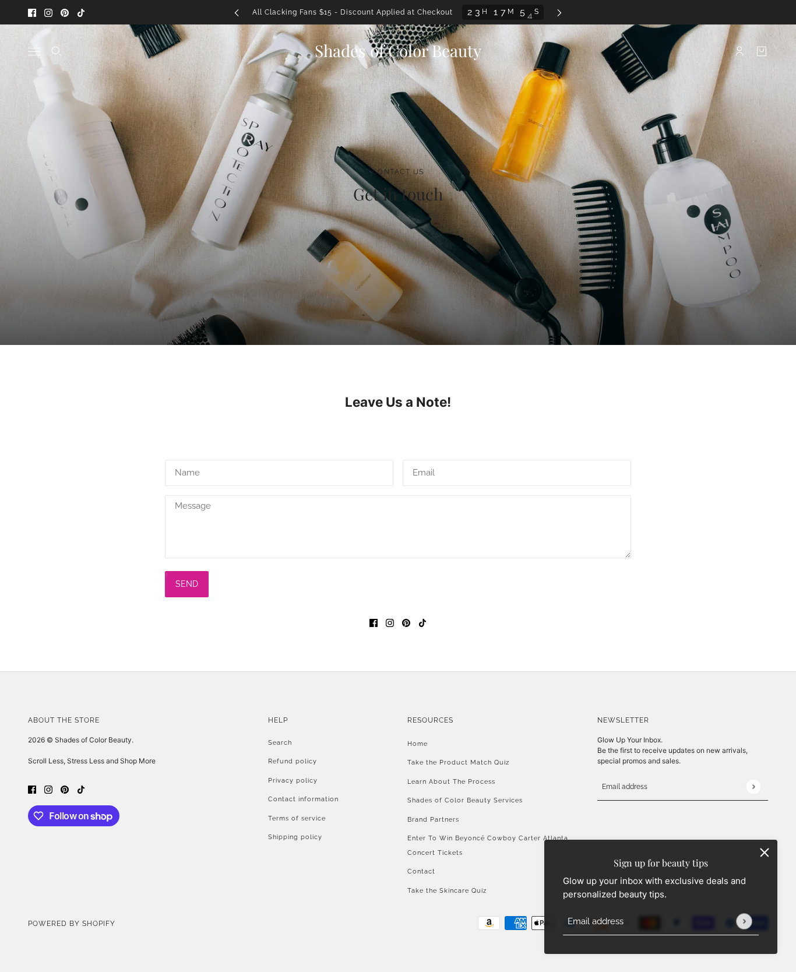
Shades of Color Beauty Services (465, 800)
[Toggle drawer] (34, 51)
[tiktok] (81, 12)
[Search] (56, 51)
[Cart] (761, 51)
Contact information (303, 799)
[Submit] (744, 921)
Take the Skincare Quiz (447, 890)
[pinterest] (64, 12)
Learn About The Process (451, 782)
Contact (421, 871)
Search (280, 742)
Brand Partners (433, 819)
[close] (764, 852)
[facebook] (32, 12)
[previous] (236, 12)
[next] (559, 12)
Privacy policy (293, 780)
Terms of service (297, 818)
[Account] (739, 51)
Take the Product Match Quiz (458, 762)
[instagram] (48, 12)
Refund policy (292, 761)
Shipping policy (295, 837)
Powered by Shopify (71, 924)
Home (417, 744)
